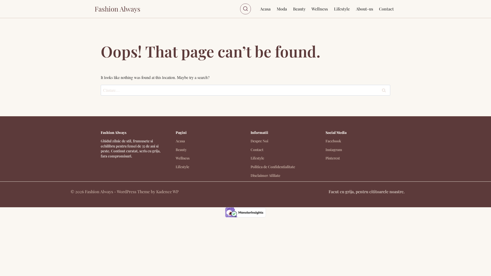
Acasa (265, 9)
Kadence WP (167, 191)
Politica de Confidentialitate (273, 166)
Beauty (299, 9)
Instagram (334, 149)
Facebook (333, 141)
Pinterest (333, 158)
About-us (364, 9)
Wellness (319, 9)
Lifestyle (342, 9)
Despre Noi (259, 141)
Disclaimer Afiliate (265, 175)
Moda (282, 9)
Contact (386, 9)
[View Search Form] (245, 9)
